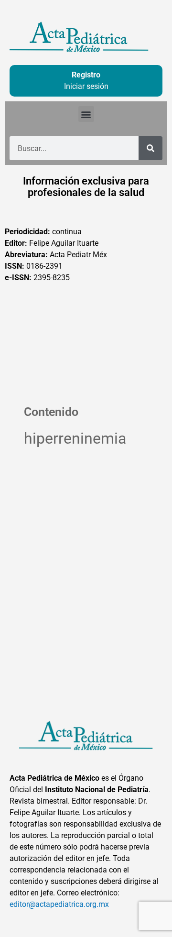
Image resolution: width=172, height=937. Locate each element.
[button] (86, 114)
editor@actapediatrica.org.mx (59, 904)
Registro (86, 74)
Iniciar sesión (86, 86)
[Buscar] (150, 148)
